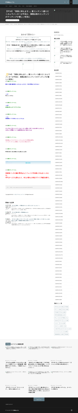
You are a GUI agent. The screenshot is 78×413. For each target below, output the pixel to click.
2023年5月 (57, 197)
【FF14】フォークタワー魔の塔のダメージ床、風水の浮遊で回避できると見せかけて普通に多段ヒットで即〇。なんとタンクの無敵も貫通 (39, 390)
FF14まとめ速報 (65, 309)
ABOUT (10, 6)
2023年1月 (57, 210)
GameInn (56, 320)
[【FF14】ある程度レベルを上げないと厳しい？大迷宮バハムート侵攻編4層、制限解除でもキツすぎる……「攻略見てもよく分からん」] (57, 43)
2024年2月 (57, 168)
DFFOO (35, 6)
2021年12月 (57, 251)
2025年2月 (57, 130)
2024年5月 (57, 159)
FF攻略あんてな (65, 317)
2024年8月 (57, 149)
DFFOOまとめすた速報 (59, 306)
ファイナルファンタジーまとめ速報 (61, 331)
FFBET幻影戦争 (29, 6)
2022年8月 (57, 226)
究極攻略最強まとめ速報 (59, 334)
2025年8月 (57, 111)
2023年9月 (57, 184)
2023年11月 (57, 178)
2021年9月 (57, 261)
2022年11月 (57, 216)
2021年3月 (57, 280)
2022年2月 (57, 245)
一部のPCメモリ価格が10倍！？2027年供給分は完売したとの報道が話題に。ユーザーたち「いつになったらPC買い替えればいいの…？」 (66, 50)
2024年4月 (57, 162)
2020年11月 (57, 293)
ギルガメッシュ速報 (58, 326)
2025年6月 (57, 117)
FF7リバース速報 (58, 309)
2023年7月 (57, 191)
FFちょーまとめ (57, 317)
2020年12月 (57, 290)
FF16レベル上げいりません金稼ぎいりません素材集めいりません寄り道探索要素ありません (28, 60)
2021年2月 (57, 283)
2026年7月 (57, 76)
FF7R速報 (66, 306)
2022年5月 (57, 235)
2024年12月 (57, 136)
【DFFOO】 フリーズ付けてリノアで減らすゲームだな (28, 39)
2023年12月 (57, 175)
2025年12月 (57, 98)
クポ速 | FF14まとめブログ (19, 194)
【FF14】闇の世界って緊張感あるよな (20, 212)
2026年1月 (57, 95)
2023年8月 (57, 187)
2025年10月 (57, 105)
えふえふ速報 (65, 320)
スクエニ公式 (68, 328)
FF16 (19, 6)
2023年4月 (57, 200)
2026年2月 (57, 92)
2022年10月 (57, 219)
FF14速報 (56, 312)
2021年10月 (57, 258)
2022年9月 (57, 223)
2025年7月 (57, 114)
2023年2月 (57, 207)
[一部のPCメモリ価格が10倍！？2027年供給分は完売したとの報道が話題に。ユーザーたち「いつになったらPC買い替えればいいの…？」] (57, 50)
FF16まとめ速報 (63, 312)
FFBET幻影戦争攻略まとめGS (60, 314)
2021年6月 (57, 270)
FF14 (23, 6)
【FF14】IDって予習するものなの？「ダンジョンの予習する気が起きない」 (66, 56)
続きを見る (28, 162)
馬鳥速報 (66, 334)
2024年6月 (57, 156)
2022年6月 (57, 232)
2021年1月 (57, 286)
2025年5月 (57, 121)
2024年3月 (57, 165)
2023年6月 (57, 194)
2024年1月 (57, 172)
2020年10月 (57, 296)
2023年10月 (57, 181)
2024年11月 (57, 140)
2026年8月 (57, 73)
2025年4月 (57, 124)
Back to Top (39, 399)
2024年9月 (57, 146)
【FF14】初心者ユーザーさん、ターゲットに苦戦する (61, 388)
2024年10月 (57, 143)
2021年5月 (57, 274)
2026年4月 (57, 85)
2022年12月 (57, 213)
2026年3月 (57, 89)
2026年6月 (57, 79)
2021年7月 (57, 267)
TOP (6, 6)
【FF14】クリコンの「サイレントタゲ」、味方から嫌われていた (14, 388)
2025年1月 (57, 133)
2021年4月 (57, 277)
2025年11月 (57, 101)
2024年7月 (57, 152)
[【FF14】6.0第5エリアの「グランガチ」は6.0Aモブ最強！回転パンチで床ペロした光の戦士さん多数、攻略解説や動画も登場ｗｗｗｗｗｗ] (8, 221)
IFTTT (61, 320)
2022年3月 (57, 242)
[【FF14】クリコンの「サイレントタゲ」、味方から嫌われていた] (57, 64)
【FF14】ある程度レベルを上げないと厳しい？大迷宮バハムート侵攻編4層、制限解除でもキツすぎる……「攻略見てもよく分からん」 (15, 365)
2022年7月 (57, 229)
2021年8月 (57, 264)
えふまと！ (57, 323)
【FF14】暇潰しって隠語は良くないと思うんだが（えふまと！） (26, 205)
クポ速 (17, 20)
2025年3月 (57, 127)
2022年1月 (57, 248)
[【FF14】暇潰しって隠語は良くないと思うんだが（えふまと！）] (8, 207)
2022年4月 (57, 239)
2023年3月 (57, 203)
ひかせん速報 (62, 323)
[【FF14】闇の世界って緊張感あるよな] (8, 214)
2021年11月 (57, 254)
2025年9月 (57, 108)
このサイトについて (9, 404)
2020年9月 (57, 299)
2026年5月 (57, 82)
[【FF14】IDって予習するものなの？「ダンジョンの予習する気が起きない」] (57, 57)
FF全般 (15, 6)
